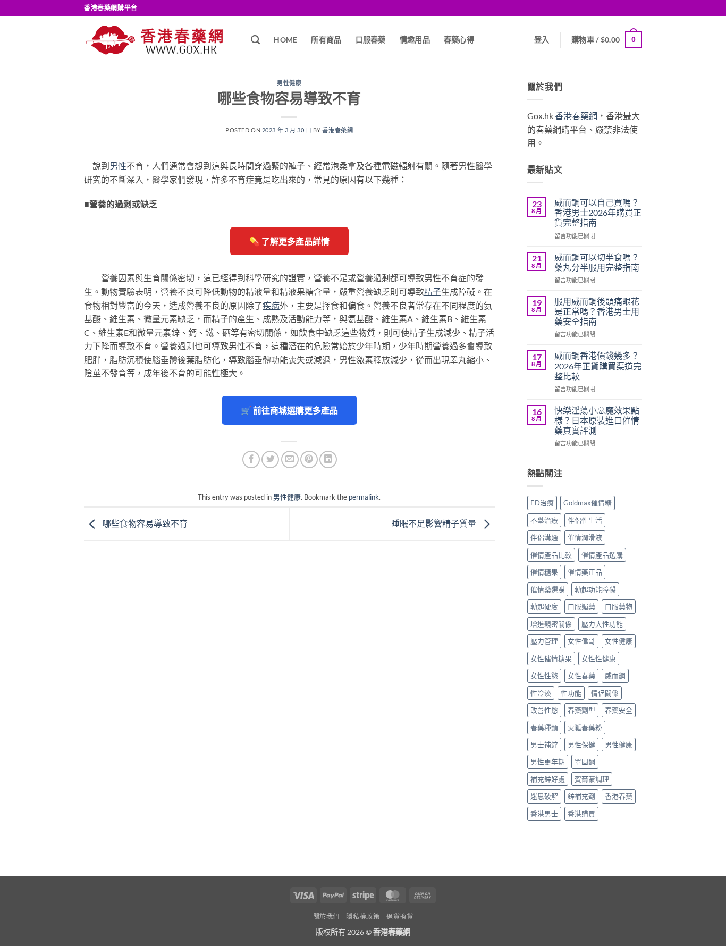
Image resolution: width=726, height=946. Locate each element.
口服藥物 (618, 606)
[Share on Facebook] (251, 459)
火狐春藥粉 (585, 727)
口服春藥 (371, 39)
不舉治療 (544, 520)
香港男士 (544, 813)
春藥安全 (618, 710)
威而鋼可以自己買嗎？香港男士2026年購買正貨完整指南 (597, 212)
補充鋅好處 (547, 779)
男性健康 (289, 82)
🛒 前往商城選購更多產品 (289, 410)
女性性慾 (544, 675)
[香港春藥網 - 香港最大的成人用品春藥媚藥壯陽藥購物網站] (159, 40)
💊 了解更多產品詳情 (289, 241)
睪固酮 (585, 761)
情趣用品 (415, 39)
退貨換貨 (399, 916)
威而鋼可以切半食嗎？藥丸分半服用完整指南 (596, 262)
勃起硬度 (544, 606)
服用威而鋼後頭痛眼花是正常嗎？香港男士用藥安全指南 (596, 311)
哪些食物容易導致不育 (144, 523)
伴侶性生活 (585, 520)
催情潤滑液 (585, 537)
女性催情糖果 (551, 658)
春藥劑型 (581, 710)
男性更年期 (547, 761)
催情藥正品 (585, 572)
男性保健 (581, 744)
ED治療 (542, 503)
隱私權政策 (362, 916)
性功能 (571, 693)
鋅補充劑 (581, 796)
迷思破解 (544, 796)
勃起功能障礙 (595, 589)
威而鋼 (615, 675)
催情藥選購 (547, 589)
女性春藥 (581, 675)
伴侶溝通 (544, 537)
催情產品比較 (551, 555)
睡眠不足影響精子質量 (434, 523)
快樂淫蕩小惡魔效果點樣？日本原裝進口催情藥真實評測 (596, 420)
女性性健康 (598, 658)
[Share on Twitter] (270, 459)
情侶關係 (605, 693)
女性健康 (618, 641)
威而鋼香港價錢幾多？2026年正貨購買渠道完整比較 (597, 365)
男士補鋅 (544, 744)
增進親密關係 (551, 624)
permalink (364, 497)
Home (285, 39)
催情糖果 (544, 572)
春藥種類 (544, 727)
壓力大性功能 (602, 624)
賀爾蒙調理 (592, 779)
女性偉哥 (581, 641)
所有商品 (326, 39)
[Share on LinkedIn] (328, 459)
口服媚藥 (581, 606)
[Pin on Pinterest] (309, 459)
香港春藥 (618, 796)
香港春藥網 (337, 129)
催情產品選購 (602, 555)
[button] (542, 39)
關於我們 (326, 916)
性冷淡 (540, 693)
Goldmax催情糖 (587, 503)
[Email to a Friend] (290, 459)
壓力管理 (544, 641)
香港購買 (581, 813)
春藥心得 (459, 39)
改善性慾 (544, 710)
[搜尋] (255, 40)
